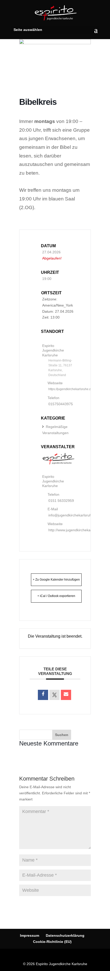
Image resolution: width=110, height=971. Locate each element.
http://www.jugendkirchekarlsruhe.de (77, 530)
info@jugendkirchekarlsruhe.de (73, 515)
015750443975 (60, 404)
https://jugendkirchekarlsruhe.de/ (71, 389)
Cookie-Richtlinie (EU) (52, 942)
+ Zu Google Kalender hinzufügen (56, 579)
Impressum (29, 935)
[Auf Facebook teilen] (43, 695)
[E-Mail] (66, 695)
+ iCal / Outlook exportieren (56, 596)
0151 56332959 (61, 501)
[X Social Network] (54, 695)
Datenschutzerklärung (65, 935)
